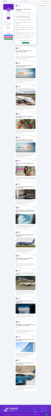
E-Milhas (5, 1)
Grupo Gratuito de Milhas (8, 35)
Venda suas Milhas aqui (24, 1)
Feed (41, 1)
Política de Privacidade (37, 414)
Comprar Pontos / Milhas (8, 37)
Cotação (35, 412)
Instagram (8, 17)
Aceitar (46, 414)
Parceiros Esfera (29, 12)
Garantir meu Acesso (25, 42)
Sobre (42, 411)
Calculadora (35, 411)
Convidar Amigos (45, 1)
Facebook (8, 18)
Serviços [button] (8, 33)
